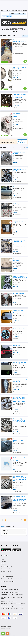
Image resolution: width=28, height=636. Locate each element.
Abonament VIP (5, 569)
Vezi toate (25, 35)
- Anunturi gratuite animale (13, 603)
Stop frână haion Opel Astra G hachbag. (19, 363)
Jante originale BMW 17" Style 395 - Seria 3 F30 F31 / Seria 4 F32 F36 (20, 96)
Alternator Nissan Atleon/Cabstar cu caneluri (18, 115)
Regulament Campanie (7, 581)
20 (24, 148)
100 (21, 519)
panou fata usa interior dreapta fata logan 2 (18, 440)
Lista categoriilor (6, 574)
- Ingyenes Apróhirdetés (12, 606)
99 (16, 519)
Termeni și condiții (6, 571)
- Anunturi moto (9, 601)
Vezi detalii (11, 142)
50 (27, 148)
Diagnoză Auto (17, 345)
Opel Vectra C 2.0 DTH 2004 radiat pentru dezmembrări (19, 241)
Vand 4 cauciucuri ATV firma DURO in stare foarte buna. (19, 459)
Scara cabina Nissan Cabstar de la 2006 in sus (19, 40)
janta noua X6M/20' (20, 328)
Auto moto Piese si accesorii (17, 13)
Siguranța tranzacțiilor (7, 576)
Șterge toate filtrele (7, 16)
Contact (3, 561)
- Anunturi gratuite (9, 589)
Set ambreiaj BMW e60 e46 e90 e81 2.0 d (19, 68)
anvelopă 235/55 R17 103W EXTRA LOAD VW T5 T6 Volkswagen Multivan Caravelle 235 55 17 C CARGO (19, 499)
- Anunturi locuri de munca (12, 594)
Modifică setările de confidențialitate (11, 579)
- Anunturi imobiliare (10, 592)
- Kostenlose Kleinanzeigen (12, 608)
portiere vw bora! (19, 186)
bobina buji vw (17, 203)
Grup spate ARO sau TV (19, 293)
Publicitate (4, 564)
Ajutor (3, 559)
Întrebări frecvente (6, 566)
